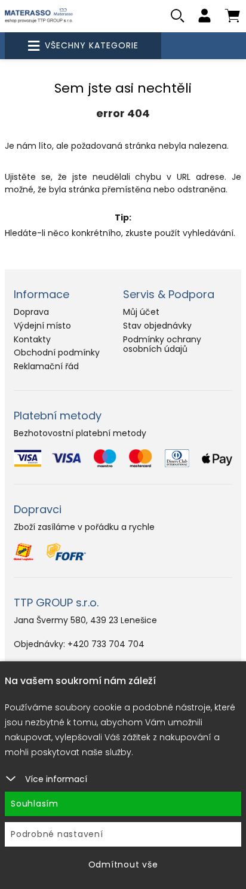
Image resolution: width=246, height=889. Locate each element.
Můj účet (141, 312)
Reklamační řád (46, 366)
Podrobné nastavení (57, 834)
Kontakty (32, 339)
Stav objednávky (157, 326)
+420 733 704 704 (105, 644)
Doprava (31, 312)
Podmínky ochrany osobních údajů (162, 344)
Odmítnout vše (123, 864)
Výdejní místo (42, 326)
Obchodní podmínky (57, 352)
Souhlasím (35, 804)
